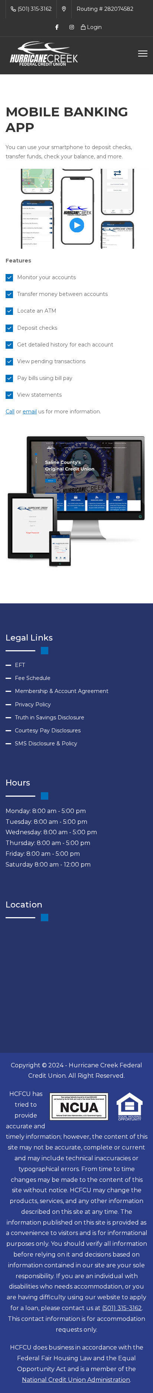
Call (10, 411)
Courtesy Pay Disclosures (48, 730)
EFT (20, 665)
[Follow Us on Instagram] (71, 27)
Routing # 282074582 (104, 9)
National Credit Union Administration (76, 1379)
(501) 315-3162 (34, 9)
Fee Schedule (33, 678)
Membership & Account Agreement (61, 691)
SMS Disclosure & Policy (46, 743)
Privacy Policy (33, 704)
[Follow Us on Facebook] (56, 27)
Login (93, 27)
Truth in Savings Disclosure (49, 717)
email (30, 411)
